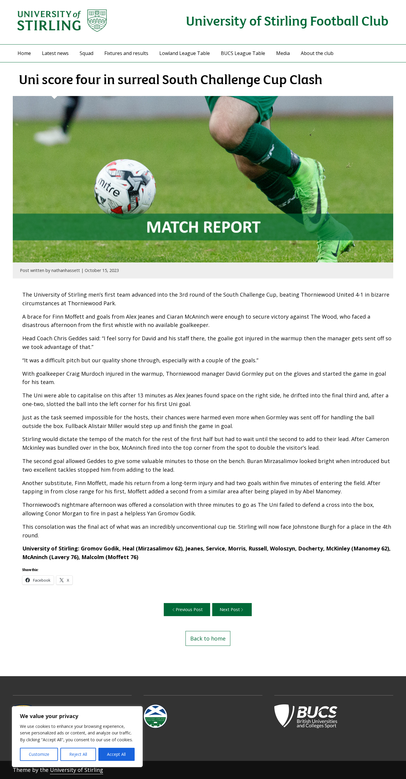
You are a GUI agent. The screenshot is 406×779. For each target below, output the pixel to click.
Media (283, 53)
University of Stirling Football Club (287, 20)
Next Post (230, 609)
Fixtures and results (126, 53)
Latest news (55, 53)
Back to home (208, 638)
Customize (39, 754)
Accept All (116, 754)
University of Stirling (76, 769)
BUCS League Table (243, 53)
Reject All (78, 754)
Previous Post (189, 609)
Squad (86, 53)
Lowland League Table (184, 53)
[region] (77, 736)
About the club (317, 53)
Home (24, 53)
